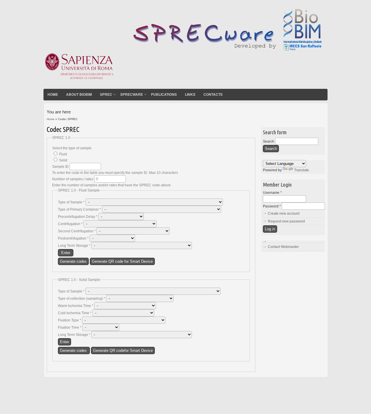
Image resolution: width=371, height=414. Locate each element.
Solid (63, 160)
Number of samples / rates (73, 179)
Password (272, 206)
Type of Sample (71, 202)
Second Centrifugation (77, 231)
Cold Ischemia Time (75, 313)
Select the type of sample (72, 148)
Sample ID (61, 167)
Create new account (283, 213)
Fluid (63, 154)
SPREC (106, 94)
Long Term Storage (74, 246)
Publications (164, 94)
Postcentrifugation (73, 238)
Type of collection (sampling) (81, 299)
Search (269, 141)
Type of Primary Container (79, 209)
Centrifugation (70, 224)
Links (190, 94)
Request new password (286, 221)
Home (53, 94)
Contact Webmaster (283, 247)
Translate (301, 170)
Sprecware (131, 94)
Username (272, 193)
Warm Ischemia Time (75, 306)
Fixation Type (69, 320)
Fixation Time (69, 327)
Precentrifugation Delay (77, 217)
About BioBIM (79, 94)
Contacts (213, 94)
